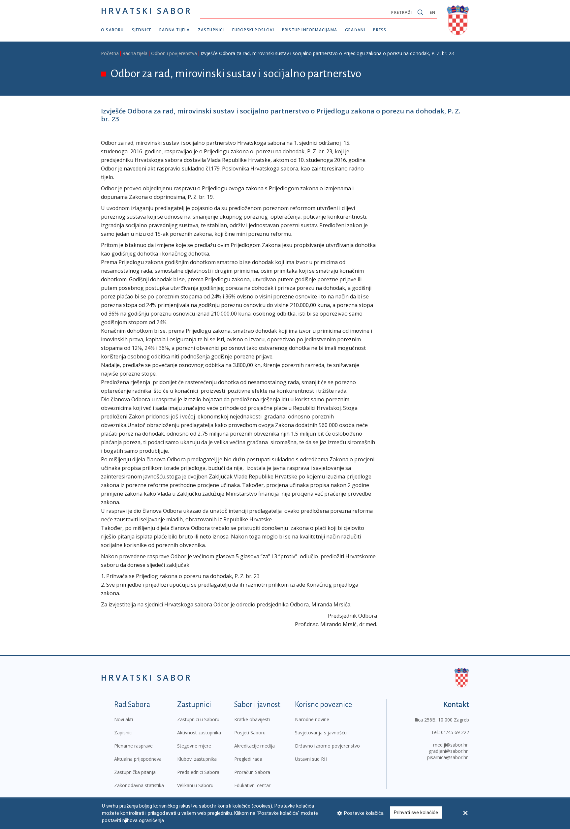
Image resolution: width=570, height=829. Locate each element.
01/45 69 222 (455, 732)
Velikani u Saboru (195, 785)
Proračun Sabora (252, 772)
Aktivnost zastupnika (199, 732)
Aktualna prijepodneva (138, 759)
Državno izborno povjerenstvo (327, 746)
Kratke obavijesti (252, 719)
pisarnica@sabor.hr (447, 757)
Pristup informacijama (309, 30)
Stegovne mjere (194, 746)
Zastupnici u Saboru (198, 719)
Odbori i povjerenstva (174, 53)
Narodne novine (312, 719)
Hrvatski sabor (146, 10)
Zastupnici (211, 30)
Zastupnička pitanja (135, 772)
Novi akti (123, 719)
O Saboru (112, 30)
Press (379, 30)
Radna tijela (174, 30)
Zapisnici (123, 732)
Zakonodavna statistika (139, 785)
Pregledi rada (248, 759)
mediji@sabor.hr (450, 745)
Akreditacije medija (254, 746)
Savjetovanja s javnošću (321, 732)
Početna (110, 53)
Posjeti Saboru (250, 732)
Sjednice (142, 30)
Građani (355, 30)
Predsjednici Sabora (198, 772)
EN (432, 12)
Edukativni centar (252, 785)
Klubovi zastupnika (197, 759)
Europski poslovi (253, 30)
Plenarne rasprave (133, 746)
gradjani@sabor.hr (448, 751)
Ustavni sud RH (311, 759)
